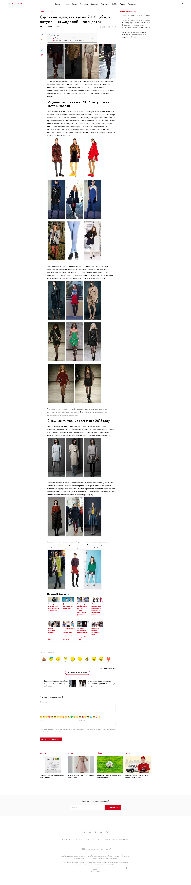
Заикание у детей (138, 25)
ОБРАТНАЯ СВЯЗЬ (93, 839)
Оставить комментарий (77, 672)
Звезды (74, 4)
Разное (122, 4)
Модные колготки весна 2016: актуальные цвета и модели (75, 38)
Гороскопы (84, 4)
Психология (105, 4)
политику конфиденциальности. (50, 732)
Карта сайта (95, 871)
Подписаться (113, 807)
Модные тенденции (48, 11)
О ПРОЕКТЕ (66, 839)
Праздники (132, 4)
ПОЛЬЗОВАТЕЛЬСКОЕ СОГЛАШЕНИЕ (116, 839)
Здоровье (94, 4)
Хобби (114, 4)
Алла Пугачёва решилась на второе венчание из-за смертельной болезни (134, 34)
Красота (58, 4)
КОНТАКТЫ (78, 839)
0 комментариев (109, 668)
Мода (66, 4)
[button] (41, 683)
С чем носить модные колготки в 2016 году (69, 40)
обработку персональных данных (95, 729)
